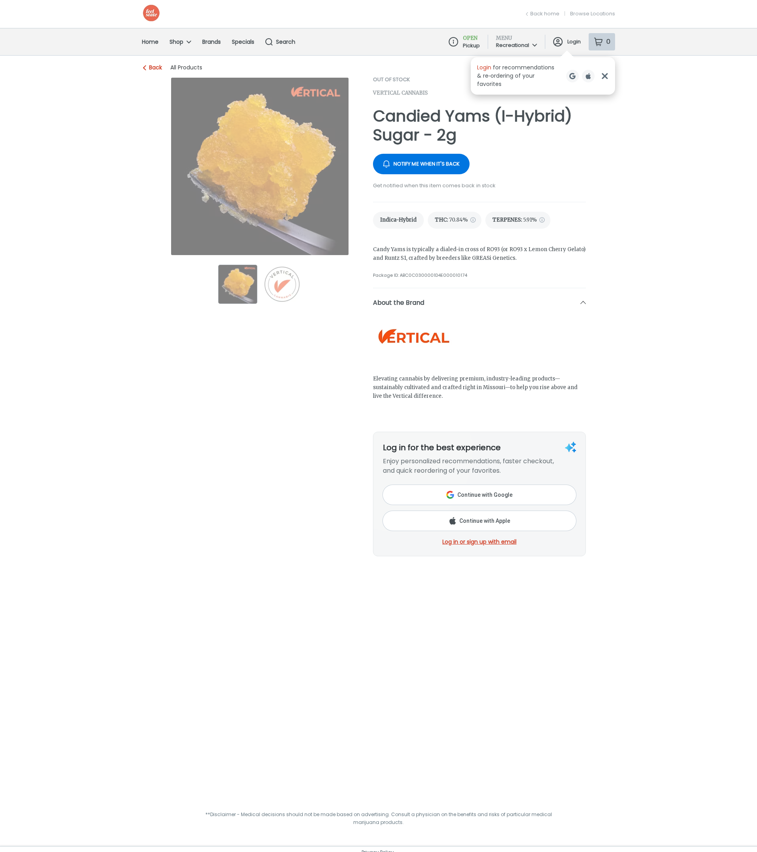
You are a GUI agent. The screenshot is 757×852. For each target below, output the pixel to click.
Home (150, 42)
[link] (398, 220)
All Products (186, 67)
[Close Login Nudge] (605, 76)
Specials (243, 42)
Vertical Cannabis (400, 92)
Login (574, 41)
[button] (543, 76)
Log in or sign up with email (479, 542)
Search (285, 42)
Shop (176, 42)
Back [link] (155, 67)
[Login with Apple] (588, 76)
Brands (211, 42)
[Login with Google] (572, 76)
